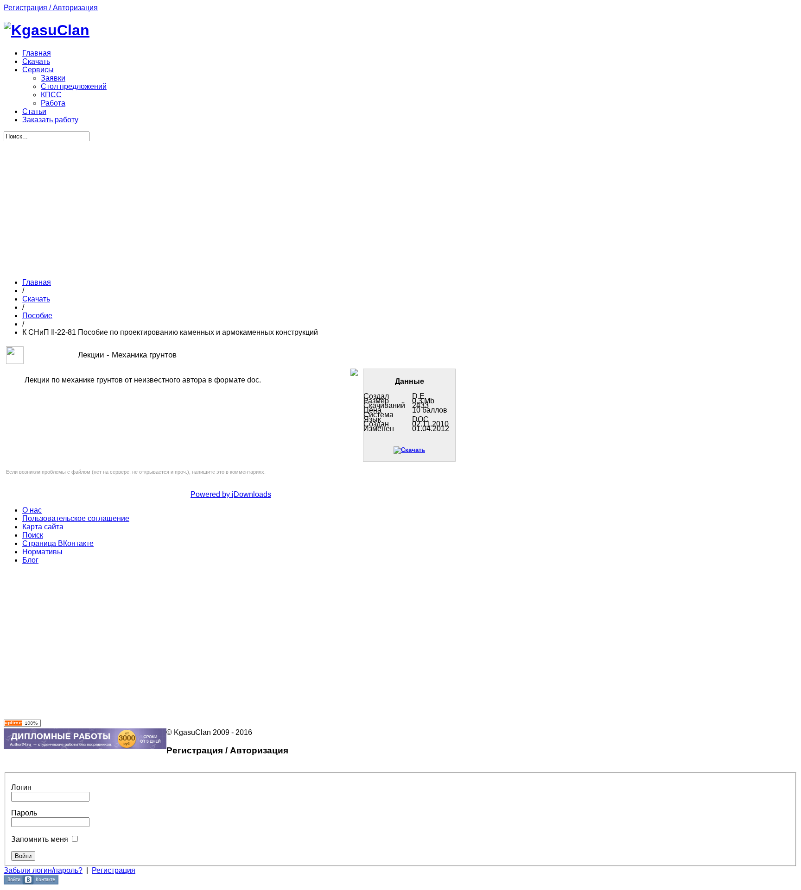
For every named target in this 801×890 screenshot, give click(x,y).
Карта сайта (43, 527)
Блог (30, 560)
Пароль (24, 813)
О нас (32, 510)
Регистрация (113, 870)
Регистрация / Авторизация (51, 8)
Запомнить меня (39, 839)
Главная (36, 282)
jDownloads (251, 494)
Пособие (37, 316)
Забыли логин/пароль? (43, 870)
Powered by (211, 494)
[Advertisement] (231, 206)
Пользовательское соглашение (75, 518)
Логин (21, 787)
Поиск (32, 535)
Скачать (36, 299)
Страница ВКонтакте (58, 543)
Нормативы (42, 552)
